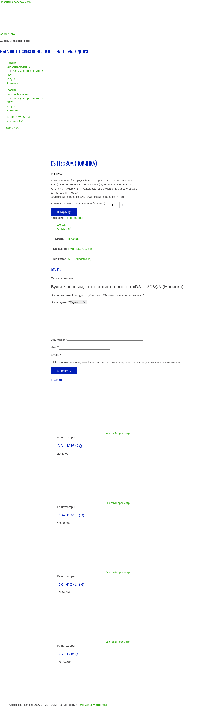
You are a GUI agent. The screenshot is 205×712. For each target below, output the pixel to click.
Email (56, 354)
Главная (11, 62)
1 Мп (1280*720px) (80, 248)
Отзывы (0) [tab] (64, 228)
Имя (55, 347)
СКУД (9, 75)
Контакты (12, 83)
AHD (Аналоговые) (79, 259)
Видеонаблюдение (18, 66)
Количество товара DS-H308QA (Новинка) (78, 203)
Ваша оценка (60, 302)
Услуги (10, 79)
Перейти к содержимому (15, 2)
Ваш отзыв (59, 339)
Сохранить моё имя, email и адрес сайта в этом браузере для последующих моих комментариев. (118, 362)
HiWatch (73, 238)
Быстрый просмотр (117, 433)
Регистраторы (74, 217)
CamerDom (7, 33)
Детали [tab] (61, 224)
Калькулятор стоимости (28, 70)
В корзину (63, 212)
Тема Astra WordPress (92, 704)
